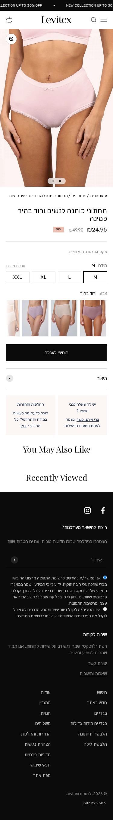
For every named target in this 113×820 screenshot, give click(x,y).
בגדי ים (100, 713)
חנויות (45, 713)
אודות (46, 692)
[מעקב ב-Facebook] (103, 510)
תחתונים (78, 195)
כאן (24, 425)
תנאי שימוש (40, 765)
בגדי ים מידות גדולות (88, 723)
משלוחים (43, 723)
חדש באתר (97, 702)
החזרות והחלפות (36, 734)
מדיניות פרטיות (37, 754)
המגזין (45, 702)
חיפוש (102, 692)
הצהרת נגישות (37, 744)
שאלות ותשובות (93, 673)
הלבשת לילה (95, 744)
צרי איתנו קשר (88, 419)
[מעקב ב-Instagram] (87, 510)
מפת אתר (42, 775)
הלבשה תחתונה (92, 734)
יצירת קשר (97, 663)
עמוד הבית (98, 195)
